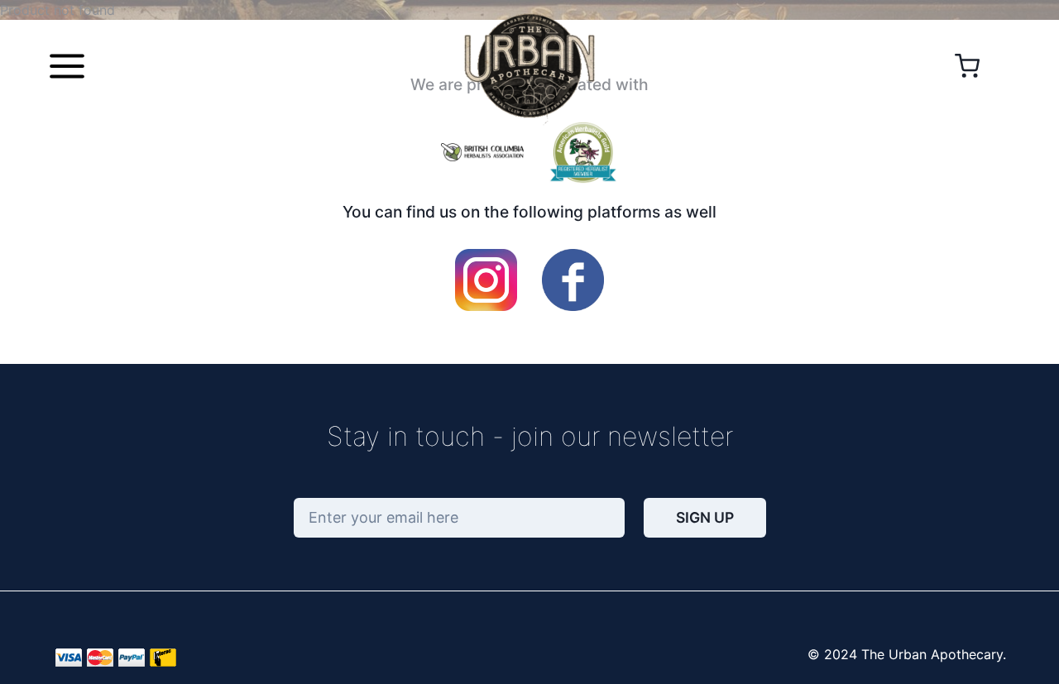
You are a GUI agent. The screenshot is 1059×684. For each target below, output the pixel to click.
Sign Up (705, 517)
